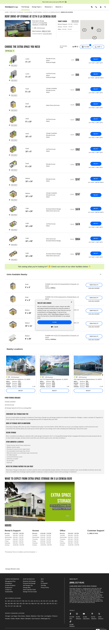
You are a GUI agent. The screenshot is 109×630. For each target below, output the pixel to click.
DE (23, 601)
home (7, 12)
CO (17, 601)
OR (48, 603)
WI (20, 606)
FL (29, 601)
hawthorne (37, 12)
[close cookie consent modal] (71, 302)
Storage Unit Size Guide (30, 591)
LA (50, 601)
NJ (29, 603)
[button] (54, 276)
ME (53, 601)
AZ (11, 601)
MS (15, 603)
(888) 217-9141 (93, 533)
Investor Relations (10, 585)
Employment (8, 587)
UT (12, 606)
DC (26, 601)
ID (37, 601)
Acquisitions (8, 583)
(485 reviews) (83, 377)
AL (6, 601)
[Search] (105, 7)
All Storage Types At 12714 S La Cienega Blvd (18, 408)
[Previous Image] (6, 28)
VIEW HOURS (75, 21)
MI (8, 603)
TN (6, 606)
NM (33, 603)
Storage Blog (26, 587)
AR (9, 601)
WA (17, 606)
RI (53, 603)
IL (39, 601)
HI (34, 601)
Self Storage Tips (28, 585)
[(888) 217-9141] (96, 7)
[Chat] (92, 7)
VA (14, 606)
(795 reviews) (49, 377)
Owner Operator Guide (29, 589)
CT (20, 601)
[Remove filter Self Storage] (13, 51)
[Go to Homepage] (11, 7)
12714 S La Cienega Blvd (51, 12)
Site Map (43, 585)
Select (96, 59)
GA (32, 601)
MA (6, 603)
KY (47, 601)
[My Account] (101, 7)
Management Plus (10, 581)
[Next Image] (29, 28)
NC (38, 603)
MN (12, 603)
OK (44, 603)
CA (14, 601)
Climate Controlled (10, 401)
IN (41, 601)
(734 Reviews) (41, 28)
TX (9, 606)
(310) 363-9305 (47, 33)
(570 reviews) (15, 377)
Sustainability (9, 591)
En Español (44, 583)
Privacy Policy (45, 587)
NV (24, 603)
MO (18, 603)
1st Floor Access (9, 404)
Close (55, 322)
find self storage (16, 12)
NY (35, 603)
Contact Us (8, 589)
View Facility (94, 284)
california (28, 12)
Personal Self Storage (29, 583)
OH (42, 603)
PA (50, 603)
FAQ (42, 581)
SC (56, 603)
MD (56, 601)
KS (44, 601)
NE (21, 603)
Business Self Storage (29, 581)
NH (27, 603)
